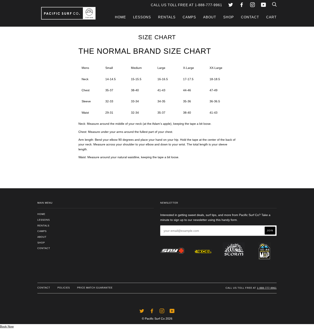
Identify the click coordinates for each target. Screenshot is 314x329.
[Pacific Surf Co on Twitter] (230, 5)
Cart (271, 17)
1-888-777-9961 (267, 288)
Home (120, 17)
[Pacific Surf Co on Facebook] (241, 5)
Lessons (142, 17)
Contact (250, 17)
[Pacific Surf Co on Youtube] (263, 5)
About (209, 17)
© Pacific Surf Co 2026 (157, 318)
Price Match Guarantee (95, 287)
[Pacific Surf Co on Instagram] (252, 5)
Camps (189, 17)
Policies (63, 287)
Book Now (7, 326)
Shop (228, 17)
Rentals (167, 17)
